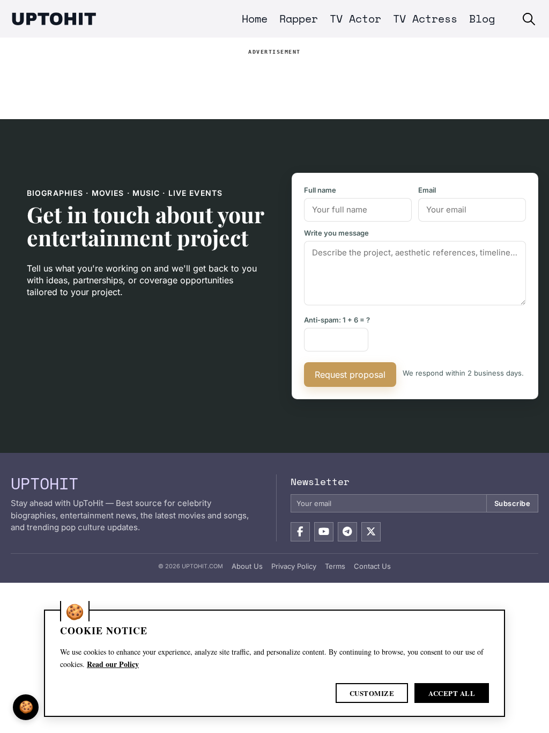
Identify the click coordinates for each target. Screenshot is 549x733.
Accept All (451, 693)
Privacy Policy (293, 566)
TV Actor (355, 18)
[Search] (529, 19)
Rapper (298, 18)
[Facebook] (300, 531)
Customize (372, 693)
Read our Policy (113, 664)
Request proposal (350, 374)
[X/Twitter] (371, 531)
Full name (320, 190)
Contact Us (372, 566)
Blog (482, 18)
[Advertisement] (274, 82)
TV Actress (425, 18)
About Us (247, 566)
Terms (335, 566)
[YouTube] (323, 531)
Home (255, 18)
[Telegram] (347, 531)
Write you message (336, 233)
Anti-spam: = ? (337, 320)
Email (427, 190)
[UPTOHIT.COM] (54, 18)
